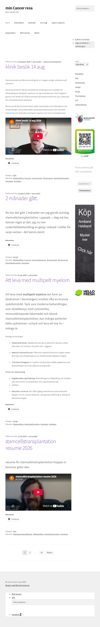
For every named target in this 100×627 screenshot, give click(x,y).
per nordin (37, 61)
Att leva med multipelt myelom (37, 280)
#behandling (18, 178)
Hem (7, 22)
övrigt (15, 257)
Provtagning (80, 96)
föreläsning (80, 82)
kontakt (32, 22)
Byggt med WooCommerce (17, 585)
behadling (79, 74)
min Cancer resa (19, 8)
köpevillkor (10, 33)
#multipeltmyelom (61, 178)
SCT (76, 100)
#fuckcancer (48, 178)
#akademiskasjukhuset (22, 534)
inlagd (77, 87)
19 (41, 552)
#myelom (9, 181)
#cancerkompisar (39, 260)
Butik (37, 33)
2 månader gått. (21, 198)
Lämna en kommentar (52, 61)
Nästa (49, 552)
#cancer (27, 178)
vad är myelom (58, 22)
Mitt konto (25, 33)
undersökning (80, 104)
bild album (19, 22)
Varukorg (16, 614)
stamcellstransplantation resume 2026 (30, 444)
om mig (43, 22)
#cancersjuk (37, 178)
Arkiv (77, 61)
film (14, 175)
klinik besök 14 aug (25, 66)
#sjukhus (17, 181)
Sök (13, 597)
